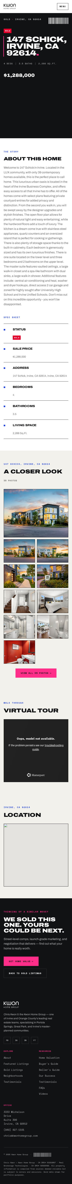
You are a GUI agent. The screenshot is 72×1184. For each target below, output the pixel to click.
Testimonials (12, 1082)
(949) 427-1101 (14, 1130)
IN (25, 1040)
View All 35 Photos (36, 673)
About (7, 1058)
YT (34, 1040)
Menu (63, 6)
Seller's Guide (49, 1070)
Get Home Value (21, 961)
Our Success (47, 1076)
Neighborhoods (13, 1076)
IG (16, 1040)
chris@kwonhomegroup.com (18, 1135)
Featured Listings (16, 1064)
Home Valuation (49, 1058)
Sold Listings (13, 1070)
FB (7, 1040)
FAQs (42, 1088)
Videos (43, 1094)
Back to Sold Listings (25, 973)
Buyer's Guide (48, 1064)
